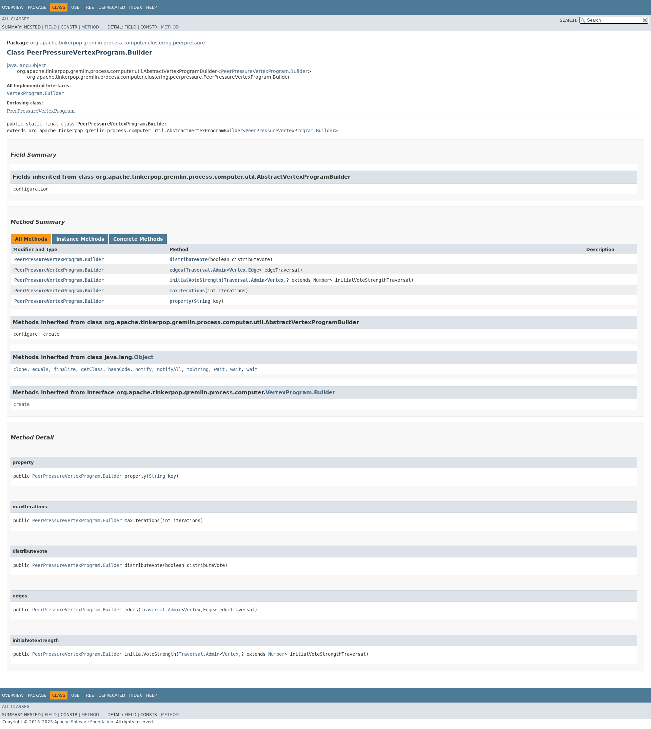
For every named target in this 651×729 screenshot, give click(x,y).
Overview (13, 7)
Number (321, 280)
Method (90, 27)
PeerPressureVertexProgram (41, 111)
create (21, 404)
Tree (89, 7)
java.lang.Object (26, 65)
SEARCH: (568, 20)
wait (219, 369)
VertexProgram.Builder (35, 93)
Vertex (237, 270)
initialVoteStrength (195, 280)
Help (151, 7)
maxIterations (187, 290)
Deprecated (111, 7)
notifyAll (169, 369)
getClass (92, 369)
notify (143, 369)
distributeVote (189, 259)
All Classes (15, 19)
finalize (65, 369)
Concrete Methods (138, 239)
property (180, 301)
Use (75, 7)
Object (144, 357)
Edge (253, 270)
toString (198, 369)
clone (20, 369)
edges (176, 270)
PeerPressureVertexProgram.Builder (264, 71)
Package (37, 7)
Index (135, 7)
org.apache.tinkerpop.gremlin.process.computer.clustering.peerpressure (117, 42)
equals (40, 369)
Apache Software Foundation (83, 722)
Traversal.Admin (206, 270)
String (202, 301)
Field (51, 27)
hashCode (119, 369)
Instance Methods (80, 239)
